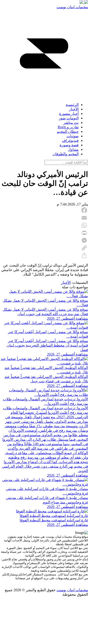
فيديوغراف (70, 140)
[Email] (44, 218)
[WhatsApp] (44, 225)
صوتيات (73, 136)
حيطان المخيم (68, 132)
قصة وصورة (69, 145)
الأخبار (74, 109)
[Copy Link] (44, 248)
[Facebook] (44, 210)
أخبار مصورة (69, 114)
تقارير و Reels (68, 127)
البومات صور (69, 118)
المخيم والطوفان (66, 154)
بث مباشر (71, 123)
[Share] (44, 255)
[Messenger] (44, 240)
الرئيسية (72, 105)
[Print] (44, 233)
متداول (73, 149)
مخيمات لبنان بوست (72, 7)
